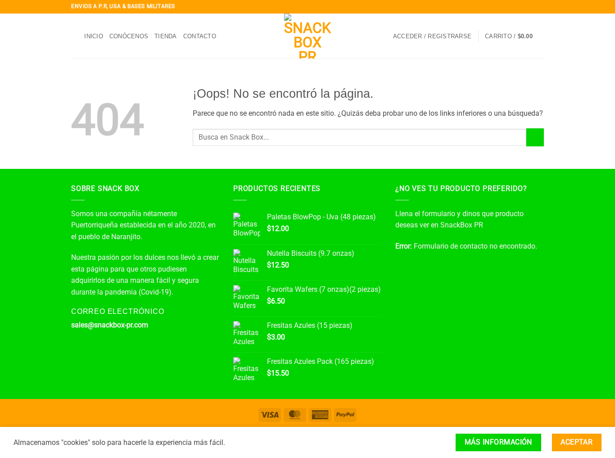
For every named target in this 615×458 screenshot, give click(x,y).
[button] (432, 36)
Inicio (93, 36)
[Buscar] (74, 36)
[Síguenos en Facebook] (513, 7)
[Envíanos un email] (539, 7)
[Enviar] (535, 137)
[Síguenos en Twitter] (531, 7)
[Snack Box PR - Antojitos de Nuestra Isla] (307, 36)
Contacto (199, 36)
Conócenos (128, 36)
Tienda (165, 36)
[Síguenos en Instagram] (522, 7)
